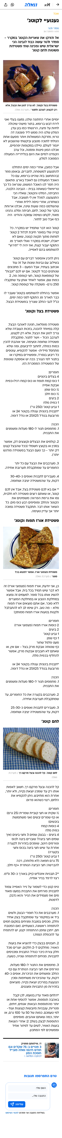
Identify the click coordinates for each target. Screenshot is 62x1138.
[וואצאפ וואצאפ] (12, 4)
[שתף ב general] (6, 5)
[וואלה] (31, 4)
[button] (47, 4)
